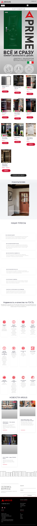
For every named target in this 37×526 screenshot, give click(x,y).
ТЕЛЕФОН (21, 490)
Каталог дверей (23, 499)
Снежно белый (4, 518)
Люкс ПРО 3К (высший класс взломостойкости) (7, 519)
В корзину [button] (5, 91)
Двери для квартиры (23, 503)
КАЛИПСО (21, 518)
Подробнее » (5, 430)
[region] (18, 42)
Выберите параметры (31, 144)
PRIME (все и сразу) (3, 513)
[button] (27, 5)
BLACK (2, 521)
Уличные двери (22, 504)
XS (20, 513)
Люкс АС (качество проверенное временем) (7, 520)
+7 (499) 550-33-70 (33, 1)
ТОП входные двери (22, 505)
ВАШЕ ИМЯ (22, 485)
